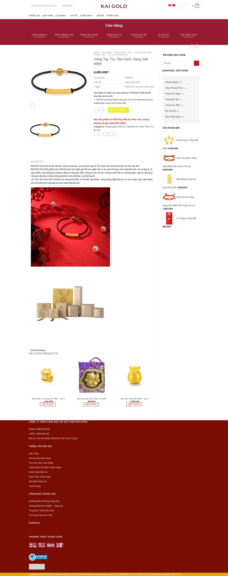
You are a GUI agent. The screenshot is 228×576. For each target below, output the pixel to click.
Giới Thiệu (48, 16)
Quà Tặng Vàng (172, 117)
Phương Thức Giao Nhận (41, 463)
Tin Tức (74, 16)
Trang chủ (34, 16)
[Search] (179, 6)
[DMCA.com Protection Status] (37, 566)
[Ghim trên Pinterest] (110, 134)
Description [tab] (37, 161)
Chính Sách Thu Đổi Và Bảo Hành (45, 467)
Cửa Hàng (60, 16)
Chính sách (86, 16)
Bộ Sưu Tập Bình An (118, 55)
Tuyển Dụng (112, 16)
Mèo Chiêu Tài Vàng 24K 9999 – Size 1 (48, 399)
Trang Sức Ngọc (173, 93)
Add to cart (118, 110)
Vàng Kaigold (171, 82)
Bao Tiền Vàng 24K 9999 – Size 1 (135, 399)
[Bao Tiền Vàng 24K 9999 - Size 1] (134, 376)
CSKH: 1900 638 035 (39, 434)
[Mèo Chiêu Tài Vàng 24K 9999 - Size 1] (48, 376)
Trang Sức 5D (171, 99)
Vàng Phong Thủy (173, 88)
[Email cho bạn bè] (105, 134)
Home (96, 53)
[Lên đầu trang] (222, 572)
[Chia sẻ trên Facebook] (96, 134)
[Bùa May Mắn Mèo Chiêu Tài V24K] (91, 376)
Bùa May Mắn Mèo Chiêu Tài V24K (91, 399)
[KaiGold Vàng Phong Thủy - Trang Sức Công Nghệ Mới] (114, 5)
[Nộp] (196, 63)
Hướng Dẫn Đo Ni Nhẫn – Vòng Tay (46, 506)
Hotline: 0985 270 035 (39, 429)
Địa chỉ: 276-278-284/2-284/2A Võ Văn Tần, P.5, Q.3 (53, 438)
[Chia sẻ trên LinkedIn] (115, 134)
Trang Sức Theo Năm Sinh (41, 510)
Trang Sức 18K (172, 105)
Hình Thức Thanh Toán (40, 477)
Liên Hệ (100, 16)
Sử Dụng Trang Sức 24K (40, 515)
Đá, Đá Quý (170, 111)
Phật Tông (144, 127)
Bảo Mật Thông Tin (38, 481)
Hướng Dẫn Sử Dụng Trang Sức (44, 501)
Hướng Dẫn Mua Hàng (40, 458)
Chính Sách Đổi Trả (38, 472)
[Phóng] (32, 105)
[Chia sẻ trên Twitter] (101, 134)
